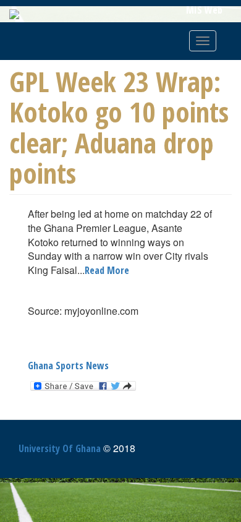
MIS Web (204, 10)
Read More (107, 270)
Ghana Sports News (68, 365)
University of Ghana (60, 448)
